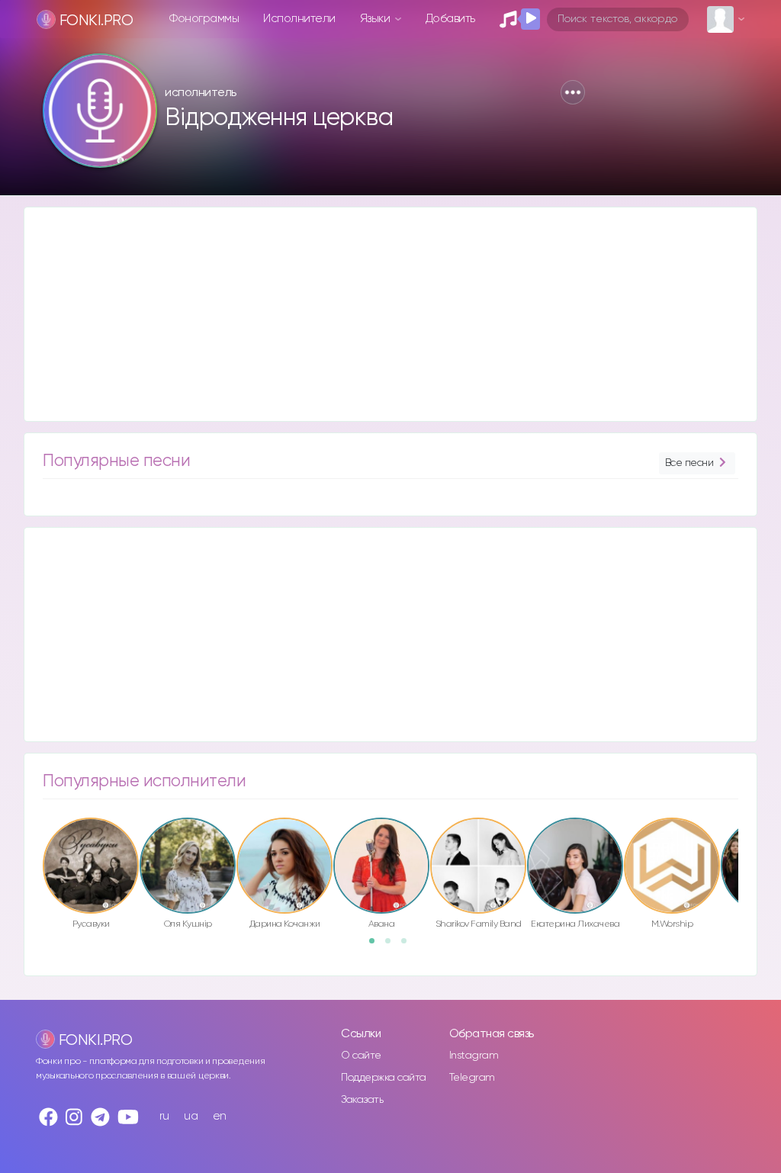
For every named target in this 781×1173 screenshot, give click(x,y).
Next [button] (746, 848)
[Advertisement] (390, 314)
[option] (91, 876)
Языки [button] (376, 18)
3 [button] (408, 945)
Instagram (474, 1055)
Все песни (689, 463)
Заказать (362, 1099)
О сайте (361, 1055)
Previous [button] (35, 848)
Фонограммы (204, 18)
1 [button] (376, 945)
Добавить (450, 18)
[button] (572, 92)
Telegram (472, 1077)
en (220, 1116)
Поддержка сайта (383, 1077)
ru (164, 1116)
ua (191, 1116)
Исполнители (299, 18)
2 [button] (392, 945)
